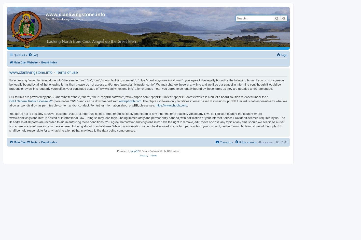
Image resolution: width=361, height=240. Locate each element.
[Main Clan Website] (27, 28)
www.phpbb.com (130, 101)
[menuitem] (33, 55)
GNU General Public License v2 (30, 101)
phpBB (135, 151)
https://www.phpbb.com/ (171, 105)
